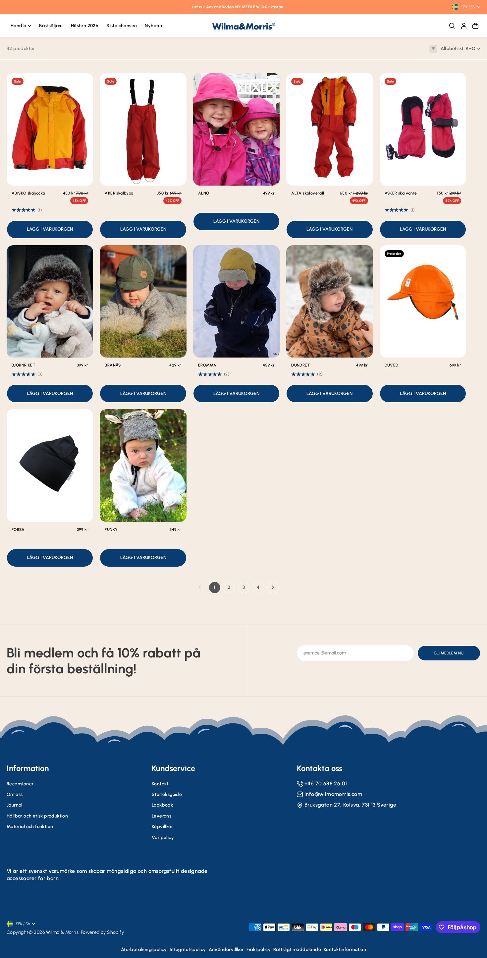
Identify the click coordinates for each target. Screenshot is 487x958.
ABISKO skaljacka (28, 193)
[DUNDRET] (329, 301)
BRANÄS (113, 365)
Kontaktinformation (345, 949)
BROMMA (207, 365)
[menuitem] (21, 25)
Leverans (161, 816)
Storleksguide (167, 794)
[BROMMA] (236, 301)
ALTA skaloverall (307, 193)
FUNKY (111, 529)
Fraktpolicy (258, 949)
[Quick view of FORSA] (83, 419)
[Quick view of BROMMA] (270, 255)
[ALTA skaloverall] (329, 129)
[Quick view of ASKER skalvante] (456, 83)
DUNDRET (300, 365)
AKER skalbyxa (119, 193)
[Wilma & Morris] (243, 26)
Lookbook (162, 805)
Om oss (15, 794)
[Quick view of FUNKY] (177, 419)
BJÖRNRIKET (23, 365)
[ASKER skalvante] (423, 129)
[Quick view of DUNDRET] (363, 255)
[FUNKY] (143, 465)
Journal (15, 805)
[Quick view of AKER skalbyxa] (177, 83)
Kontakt (160, 784)
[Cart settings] (475, 26)
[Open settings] (452, 26)
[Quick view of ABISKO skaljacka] (83, 83)
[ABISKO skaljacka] (50, 129)
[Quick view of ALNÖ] (270, 83)
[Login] (464, 26)
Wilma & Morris (62, 932)
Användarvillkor (226, 949)
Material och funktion (30, 826)
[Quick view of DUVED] (456, 255)
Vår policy (163, 837)
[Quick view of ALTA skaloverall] (363, 83)
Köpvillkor (162, 826)
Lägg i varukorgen (50, 229)
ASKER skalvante (401, 193)
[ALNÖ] (236, 129)
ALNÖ (203, 193)
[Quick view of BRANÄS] (177, 255)
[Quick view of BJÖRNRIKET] (83, 255)
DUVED (392, 365)
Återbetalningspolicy (144, 949)
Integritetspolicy (188, 949)
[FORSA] (50, 465)
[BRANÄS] (143, 301)
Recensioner (20, 784)
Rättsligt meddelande (297, 949)
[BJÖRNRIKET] (50, 301)
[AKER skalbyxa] (143, 129)
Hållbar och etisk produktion (37, 816)
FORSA (18, 529)
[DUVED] (423, 301)
